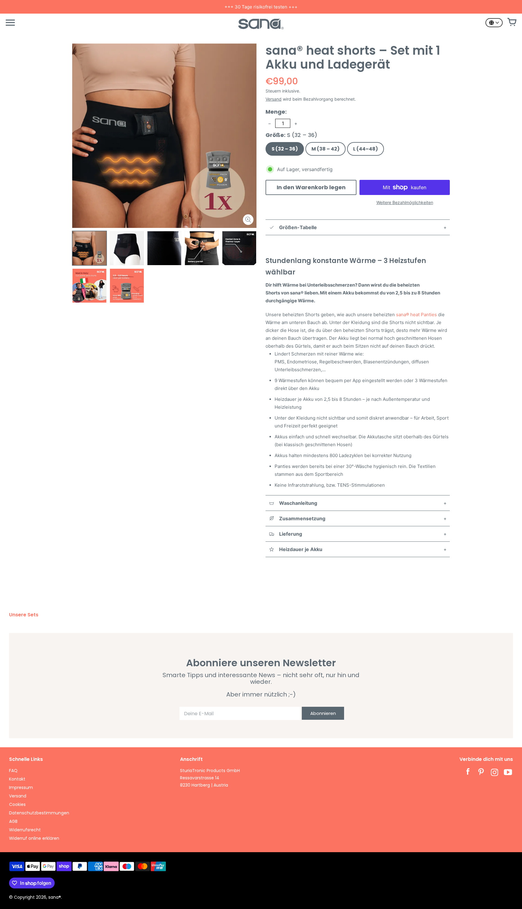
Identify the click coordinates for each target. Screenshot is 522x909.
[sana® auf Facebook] (468, 773)
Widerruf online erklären (34, 838)
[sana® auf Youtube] (508, 773)
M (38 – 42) (325, 148)
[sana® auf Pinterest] (481, 773)
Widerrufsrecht (25, 830)
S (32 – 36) (285, 148)
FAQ (13, 771)
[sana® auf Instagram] (494, 773)
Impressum (21, 787)
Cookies (17, 804)
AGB (13, 821)
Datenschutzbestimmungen (39, 813)
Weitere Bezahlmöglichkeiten (404, 202)
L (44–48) (365, 148)
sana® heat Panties (417, 314)
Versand (274, 99)
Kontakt (17, 779)
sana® (54, 897)
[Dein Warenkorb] (511, 22)
